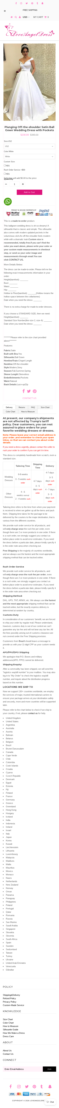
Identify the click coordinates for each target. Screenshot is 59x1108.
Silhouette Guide (10, 1029)
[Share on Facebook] (23, 392)
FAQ (33, 407)
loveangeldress (38, 1100)
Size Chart (45, 407)
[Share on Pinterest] (35, 392)
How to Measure (28, 412)
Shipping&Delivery (11, 995)
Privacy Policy (9, 1002)
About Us (7, 1050)
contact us (33, 713)
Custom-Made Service (13, 1005)
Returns (22, 407)
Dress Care (8, 1036)
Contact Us (8, 1054)
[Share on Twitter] (29, 392)
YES (8, 166)
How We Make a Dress (14, 1033)
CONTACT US (16, 260)
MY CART (41, 17)
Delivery (9, 407)
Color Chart (10, 412)
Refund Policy (9, 998)
